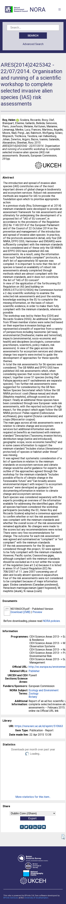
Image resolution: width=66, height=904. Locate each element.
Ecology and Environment (44, 690)
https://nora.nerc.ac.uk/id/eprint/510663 (39, 726)
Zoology (33, 693)
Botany (33, 696)
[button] (63, 836)
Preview (37, 612)
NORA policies (51, 621)
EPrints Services (10, 898)
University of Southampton (36, 898)
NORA (38, 9)
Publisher (34, 671)
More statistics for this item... (33, 796)
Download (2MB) (20, 612)
